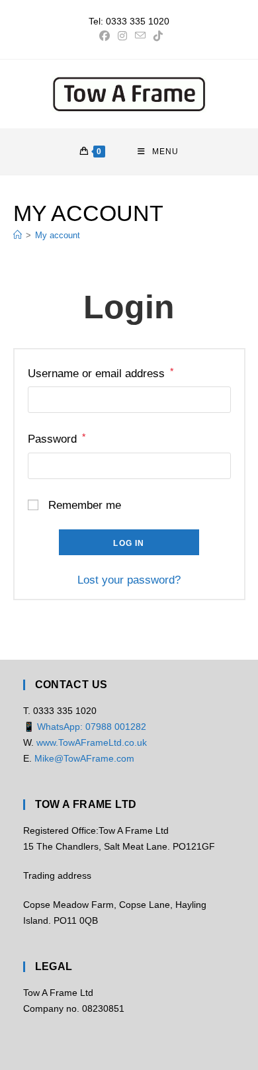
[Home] (17, 235)
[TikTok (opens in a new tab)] (156, 36)
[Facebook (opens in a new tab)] (104, 36)
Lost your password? (129, 580)
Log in (128, 543)
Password (56, 438)
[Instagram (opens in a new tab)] (122, 36)
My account (57, 235)
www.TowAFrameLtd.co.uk (91, 742)
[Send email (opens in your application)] (140, 36)
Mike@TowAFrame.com (84, 758)
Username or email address (100, 373)
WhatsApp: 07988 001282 (91, 726)
